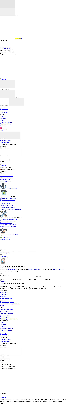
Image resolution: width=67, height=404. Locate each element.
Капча (2, 158)
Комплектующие (5, 315)
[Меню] (7, 4)
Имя (1, 279)
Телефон (15, 279)
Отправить (1, 163)
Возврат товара (4, 336)
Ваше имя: (3, 146)
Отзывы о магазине (6, 298)
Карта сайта (3, 334)
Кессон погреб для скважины (8, 319)
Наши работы (4, 112)
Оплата (2, 116)
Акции (4, 129)
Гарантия (2, 120)
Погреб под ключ (12, 234)
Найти (10, 167)
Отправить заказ (47, 279)
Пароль (24, 251)
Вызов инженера (5, 239)
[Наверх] (7, 247)
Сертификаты (4, 109)
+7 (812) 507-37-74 (5, 48)
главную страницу (58, 269)
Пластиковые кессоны (6, 313)
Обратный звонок (5, 142)
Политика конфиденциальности (9, 304)
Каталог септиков (5, 311)
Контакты (3, 126)
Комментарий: (4, 156)
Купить (1, 273)
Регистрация (4, 256)
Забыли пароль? (5, 253)
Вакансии (3, 300)
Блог (1, 111)
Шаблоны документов (6, 328)
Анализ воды (6, 237)
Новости (2, 332)
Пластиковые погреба (6, 309)
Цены (1, 130)
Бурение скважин (11, 188)
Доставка (3, 118)
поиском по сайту (33, 269)
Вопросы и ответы (5, 124)
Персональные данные (7, 302)
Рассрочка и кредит (6, 122)
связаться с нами (12, 269)
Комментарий (32, 279)
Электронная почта (6, 251)
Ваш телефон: (4, 148)
